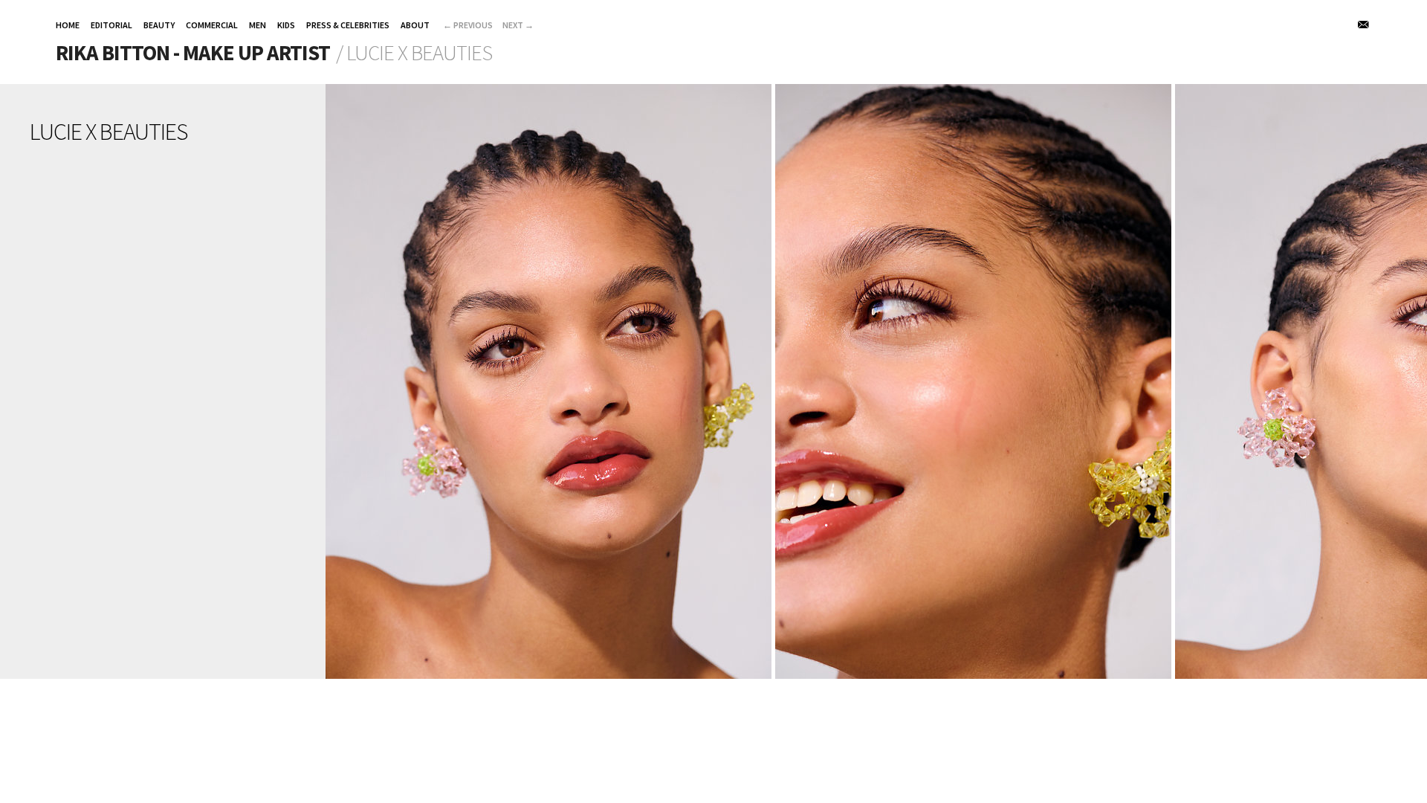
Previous (468, 24)
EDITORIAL (111, 24)
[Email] (1364, 24)
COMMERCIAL (212, 24)
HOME (68, 24)
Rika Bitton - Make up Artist (193, 52)
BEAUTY (159, 24)
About (415, 24)
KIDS (286, 24)
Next (518, 24)
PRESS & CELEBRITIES (347, 24)
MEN (257, 24)
